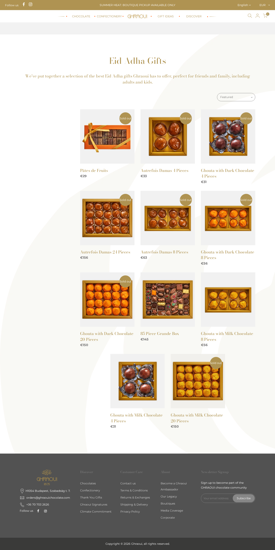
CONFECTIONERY (109, 16)
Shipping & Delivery (134, 504)
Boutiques (168, 503)
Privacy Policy (130, 511)
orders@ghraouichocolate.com (48, 497)
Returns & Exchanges (135, 497)
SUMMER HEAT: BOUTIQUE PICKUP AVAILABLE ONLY (137, 5)
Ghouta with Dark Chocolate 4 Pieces (227, 173)
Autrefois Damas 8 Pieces (164, 252)
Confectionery (90, 490)
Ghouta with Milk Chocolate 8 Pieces (227, 336)
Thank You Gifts (91, 497)
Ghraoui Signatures (93, 504)
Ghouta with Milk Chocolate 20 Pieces (197, 418)
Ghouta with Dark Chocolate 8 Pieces (227, 255)
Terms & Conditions (134, 490)
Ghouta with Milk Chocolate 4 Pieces (136, 418)
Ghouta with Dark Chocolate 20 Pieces (106, 336)
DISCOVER (194, 16)
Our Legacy (169, 496)
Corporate (168, 517)
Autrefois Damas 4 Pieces (164, 170)
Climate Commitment (96, 511)
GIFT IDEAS (166, 16)
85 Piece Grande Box (160, 333)
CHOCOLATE (81, 16)
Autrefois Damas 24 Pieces (105, 252)
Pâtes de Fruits (94, 170)
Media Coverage (172, 510)
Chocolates (88, 483)
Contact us (128, 483)
